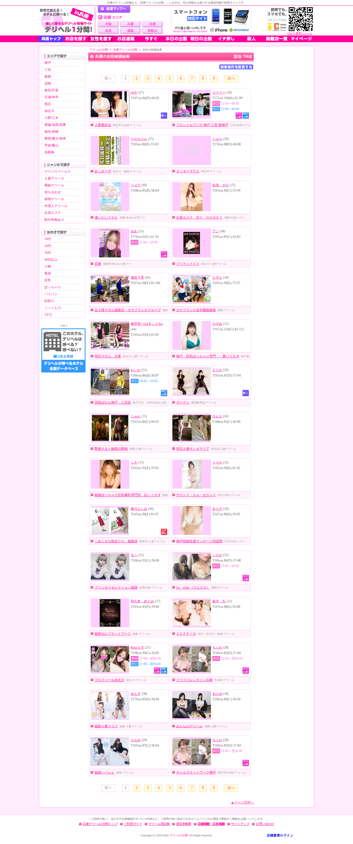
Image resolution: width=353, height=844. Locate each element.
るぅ (134, 555)
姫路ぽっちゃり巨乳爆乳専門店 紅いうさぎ (128, 495)
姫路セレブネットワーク (113, 634)
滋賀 (130, 30)
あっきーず (103, 171)
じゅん (136, 416)
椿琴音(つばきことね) (147, 324)
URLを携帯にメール (299, 33)
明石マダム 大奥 (108, 356)
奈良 (108, 30)
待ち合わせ (52, 192)
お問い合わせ (265, 824)
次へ (231, 78)
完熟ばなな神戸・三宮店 (113, 402)
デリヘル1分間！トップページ (114, 9)
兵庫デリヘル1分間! (125, 49)
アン (215, 231)
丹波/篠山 (51, 145)
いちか (217, 555)
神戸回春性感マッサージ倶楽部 (199, 541)
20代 (47, 246)
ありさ (217, 509)
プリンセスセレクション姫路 (116, 587)
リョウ (136, 185)
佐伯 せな (220, 185)
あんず (136, 694)
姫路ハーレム (104, 772)
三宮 (47, 70)
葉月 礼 (219, 601)
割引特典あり (54, 220)
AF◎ (48, 315)
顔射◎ (49, 301)
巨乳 (47, 280)
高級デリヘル (54, 185)
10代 (47, 239)
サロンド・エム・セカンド (196, 495)
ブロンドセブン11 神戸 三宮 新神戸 (202, 125)
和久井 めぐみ (142, 601)
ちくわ (217, 647)
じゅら (217, 139)
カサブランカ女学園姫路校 (196, 310)
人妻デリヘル (54, 178)
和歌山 (152, 30)
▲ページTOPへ (242, 802)
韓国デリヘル (54, 199)
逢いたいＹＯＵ (106, 217)
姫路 (47, 76)
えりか (217, 370)
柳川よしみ (139, 509)
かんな (217, 416)
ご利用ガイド (133, 824)
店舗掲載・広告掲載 (211, 824)
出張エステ (52, 213)
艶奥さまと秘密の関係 (111, 449)
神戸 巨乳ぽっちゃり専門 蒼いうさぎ (207, 356)
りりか (217, 462)
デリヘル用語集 (159, 824)
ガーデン (182, 402)
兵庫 (130, 24)
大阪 (108, 24)
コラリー (219, 92)
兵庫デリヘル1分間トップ (100, 824)
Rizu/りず (137, 647)
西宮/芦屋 (51, 90)
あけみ (217, 694)
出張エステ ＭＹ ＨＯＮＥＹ (199, 217)
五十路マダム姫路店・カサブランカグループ (128, 310)
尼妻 (98, 264)
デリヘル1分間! (99, 49)
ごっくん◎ (52, 308)
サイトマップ (240, 824)
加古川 (49, 111)
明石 (47, 104)
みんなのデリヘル (189, 726)
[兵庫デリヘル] (67, 20)
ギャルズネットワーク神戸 (196, 772)
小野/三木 (51, 118)
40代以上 (51, 260)
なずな (217, 277)
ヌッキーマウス (187, 171)
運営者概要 (183, 824)
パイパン (51, 294)
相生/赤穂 (51, 132)
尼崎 (47, 83)
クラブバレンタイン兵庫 (194, 680)
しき (134, 462)
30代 (47, 253)
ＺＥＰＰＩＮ (186, 634)
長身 (47, 273)
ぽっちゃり (52, 287)
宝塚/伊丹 (51, 97)
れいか (136, 370)
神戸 (47, 63)
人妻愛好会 (103, 125)
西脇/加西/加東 (55, 125)
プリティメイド (187, 264)
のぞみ (217, 324)
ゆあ (134, 231)
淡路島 (49, 152)
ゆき (134, 92)
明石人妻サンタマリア (192, 449)
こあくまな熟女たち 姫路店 (116, 541)
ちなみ (136, 740)
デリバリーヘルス (57, 171)
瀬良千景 (137, 277)
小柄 (47, 266)
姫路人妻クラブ (106, 726)
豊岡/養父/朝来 (55, 138)
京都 (152, 24)
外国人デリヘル (56, 206)
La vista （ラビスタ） (193, 587)
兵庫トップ (51, 39)
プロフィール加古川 (109, 680)
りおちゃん (139, 139)
